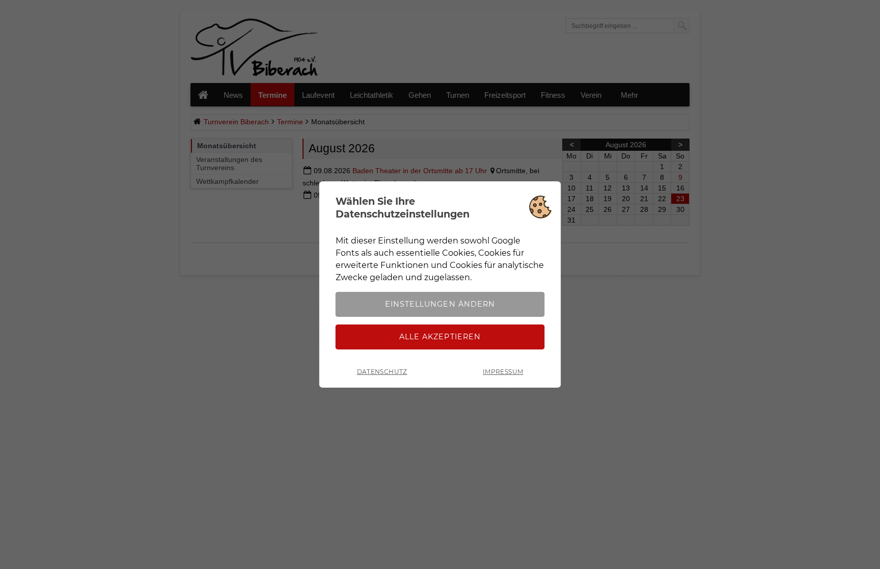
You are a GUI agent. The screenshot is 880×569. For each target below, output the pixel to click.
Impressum (503, 371)
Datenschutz (382, 371)
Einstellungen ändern (439, 304)
